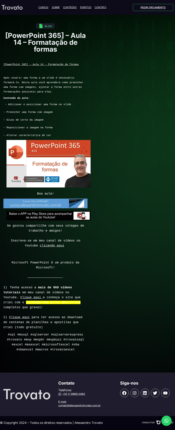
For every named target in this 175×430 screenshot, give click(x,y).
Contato (100, 7)
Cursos (43, 7)
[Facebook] (124, 393)
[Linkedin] (145, 393)
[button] (166, 421)
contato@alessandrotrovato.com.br (79, 405)
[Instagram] (134, 393)
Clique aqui (31, 297)
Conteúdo (70, 7)
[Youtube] (165, 393)
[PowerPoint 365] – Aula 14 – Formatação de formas (41, 64)
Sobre (56, 7)
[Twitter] (155, 393)
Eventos (85, 7)
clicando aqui (52, 245)
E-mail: (62, 401)
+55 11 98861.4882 (73, 394)
